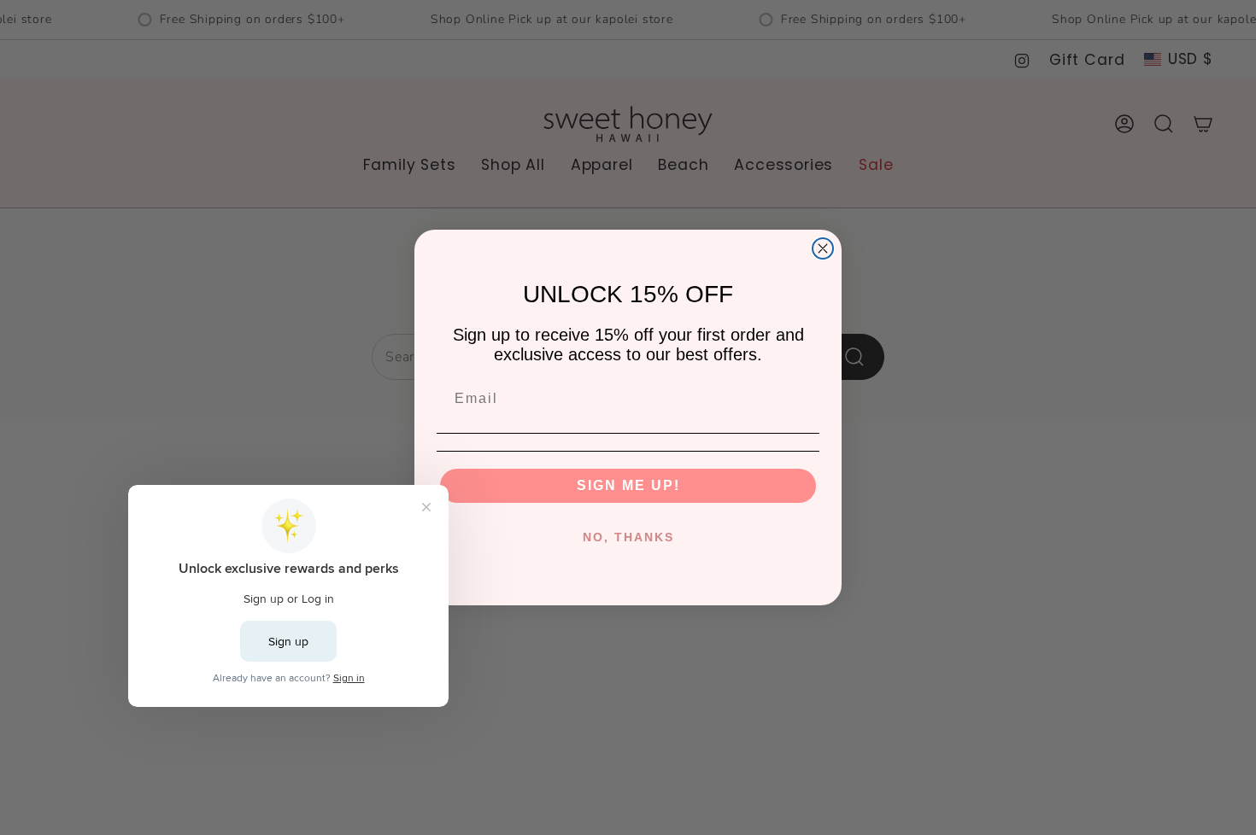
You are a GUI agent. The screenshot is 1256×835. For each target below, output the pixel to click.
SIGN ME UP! (628, 485)
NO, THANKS (628, 537)
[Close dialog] (823, 248)
